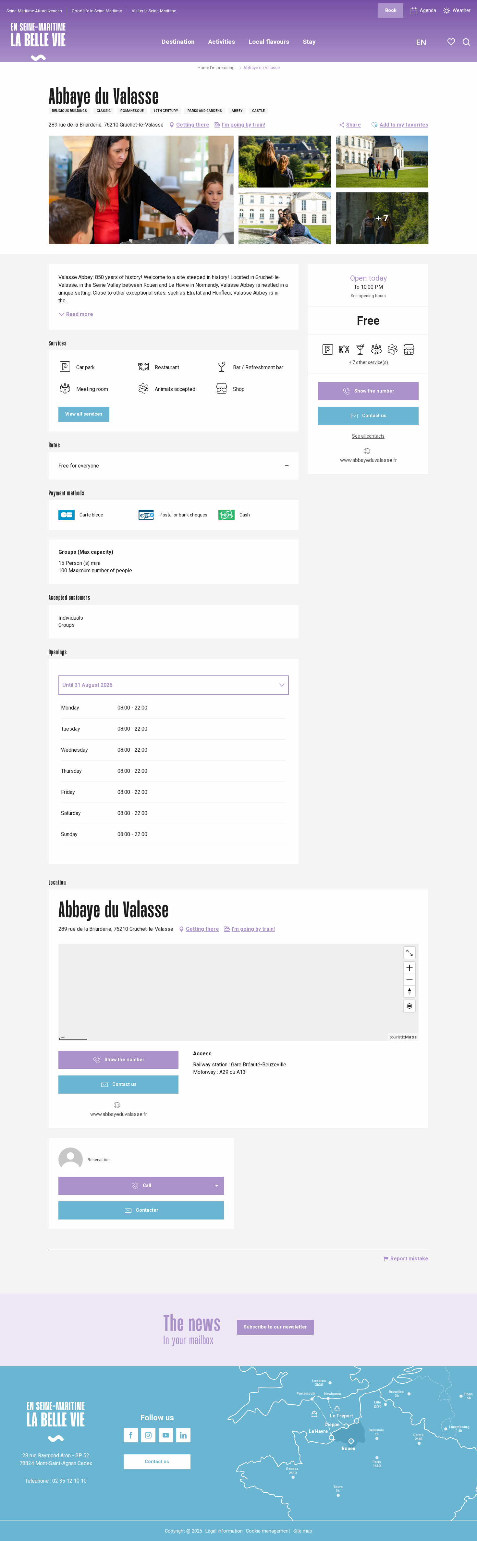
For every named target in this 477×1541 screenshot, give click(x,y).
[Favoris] (452, 41)
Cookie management (268, 1531)
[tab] (167, 685)
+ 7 (382, 218)
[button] (466, 42)
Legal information (224, 1531)
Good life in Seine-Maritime (97, 10)
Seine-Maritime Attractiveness (34, 10)
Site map (302, 1531)
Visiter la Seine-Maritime (154, 10)
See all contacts (368, 436)
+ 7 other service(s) (368, 362)
